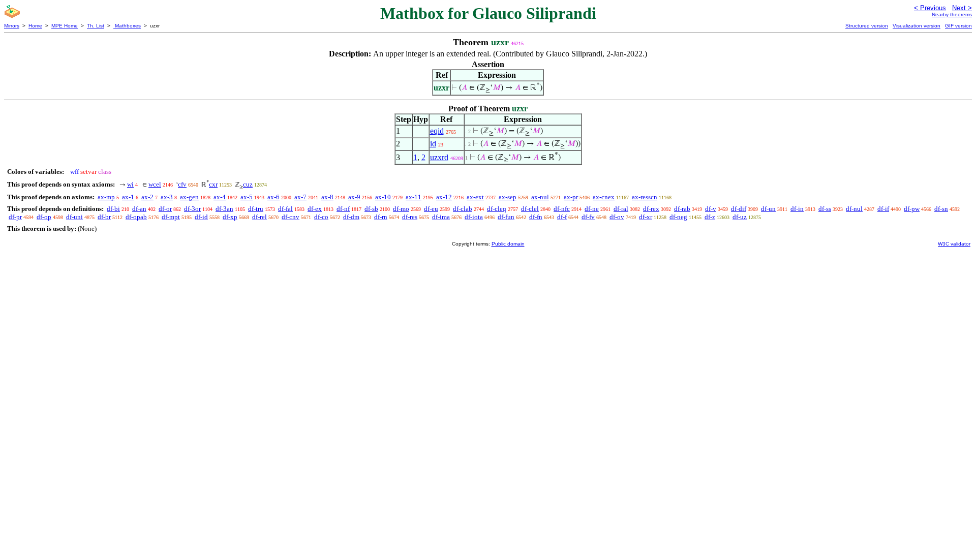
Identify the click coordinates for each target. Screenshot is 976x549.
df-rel (259, 217)
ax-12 (444, 197)
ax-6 (273, 197)
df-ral (621, 208)
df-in (797, 208)
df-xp (230, 217)
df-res (409, 217)
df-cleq (496, 208)
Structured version (866, 25)
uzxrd (439, 157)
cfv (182, 184)
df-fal (285, 208)
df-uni (74, 217)
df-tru (255, 208)
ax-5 (246, 197)
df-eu (431, 208)
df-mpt (171, 217)
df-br (104, 217)
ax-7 (300, 197)
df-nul (854, 208)
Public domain (508, 244)
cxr (213, 184)
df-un (768, 208)
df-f (562, 217)
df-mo (401, 208)
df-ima (441, 217)
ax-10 (383, 197)
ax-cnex (604, 197)
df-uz (740, 217)
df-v (710, 208)
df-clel (530, 208)
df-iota (474, 217)
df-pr (15, 217)
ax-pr (571, 197)
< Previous (930, 8)
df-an (139, 208)
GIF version (958, 25)
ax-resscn (644, 197)
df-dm (351, 217)
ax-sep (507, 197)
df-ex (315, 208)
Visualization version (916, 25)
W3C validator (954, 244)
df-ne (592, 208)
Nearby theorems (952, 14)
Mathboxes (127, 25)
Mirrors (11, 25)
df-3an (224, 208)
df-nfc (562, 208)
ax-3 (167, 197)
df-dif (738, 208)
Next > (962, 8)
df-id (201, 217)
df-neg (678, 217)
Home (35, 25)
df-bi (113, 208)
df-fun (506, 217)
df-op (44, 217)
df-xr (645, 217)
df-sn (941, 208)
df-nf (343, 208)
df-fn (535, 217)
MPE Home (64, 25)
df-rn (380, 217)
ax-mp (106, 197)
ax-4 (220, 197)
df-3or (192, 208)
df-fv (588, 217)
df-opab (136, 217)
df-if (883, 208)
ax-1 (128, 197)
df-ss (824, 208)
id (433, 143)
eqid (437, 131)
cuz (248, 184)
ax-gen (189, 197)
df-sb (371, 208)
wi (130, 184)
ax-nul (540, 197)
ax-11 (413, 197)
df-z (710, 217)
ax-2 (147, 197)
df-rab (682, 208)
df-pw (912, 208)
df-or (165, 208)
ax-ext (475, 197)
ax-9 (354, 197)
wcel (154, 184)
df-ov (616, 217)
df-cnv (290, 217)
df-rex (651, 208)
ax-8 (327, 197)
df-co (321, 217)
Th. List (95, 25)
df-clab (462, 208)
